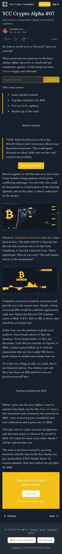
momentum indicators (28, 238)
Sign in (55, 4)
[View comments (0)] (16, 39)
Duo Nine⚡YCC (17, 29)
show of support (49, 409)
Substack (16, 547)
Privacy (33, 529)
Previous (12, 516)
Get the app (46, 540)
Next (52, 516)
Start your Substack (23, 540)
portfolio (23, 106)
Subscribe (44, 4)
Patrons (7, 71)
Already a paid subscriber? (31, 501)
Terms (42, 529)
